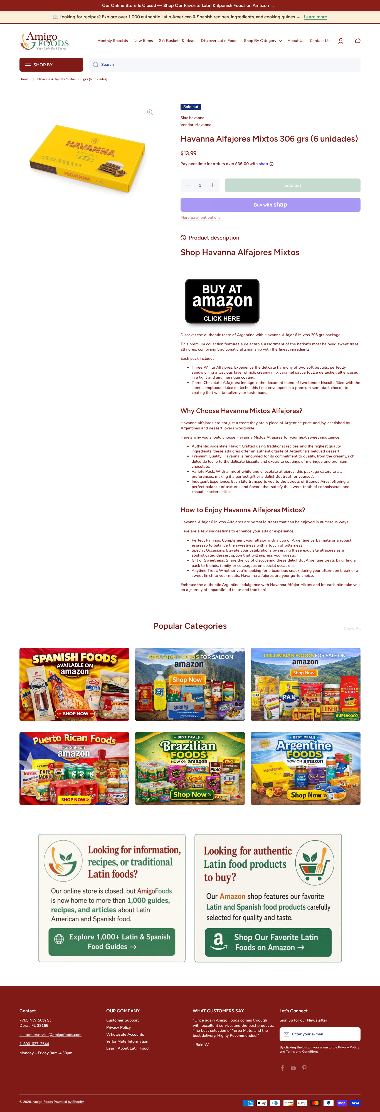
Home (23, 79)
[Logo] (44, 41)
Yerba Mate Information (127, 1041)
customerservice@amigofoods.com (50, 1034)
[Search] (93, 65)
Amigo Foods (43, 1102)
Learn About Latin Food (127, 1048)
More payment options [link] (201, 217)
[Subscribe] (354, 1034)
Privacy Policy (118, 1027)
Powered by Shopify (69, 1102)
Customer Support (122, 1020)
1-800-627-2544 (34, 1043)
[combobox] (225, 65)
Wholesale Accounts (125, 1034)
